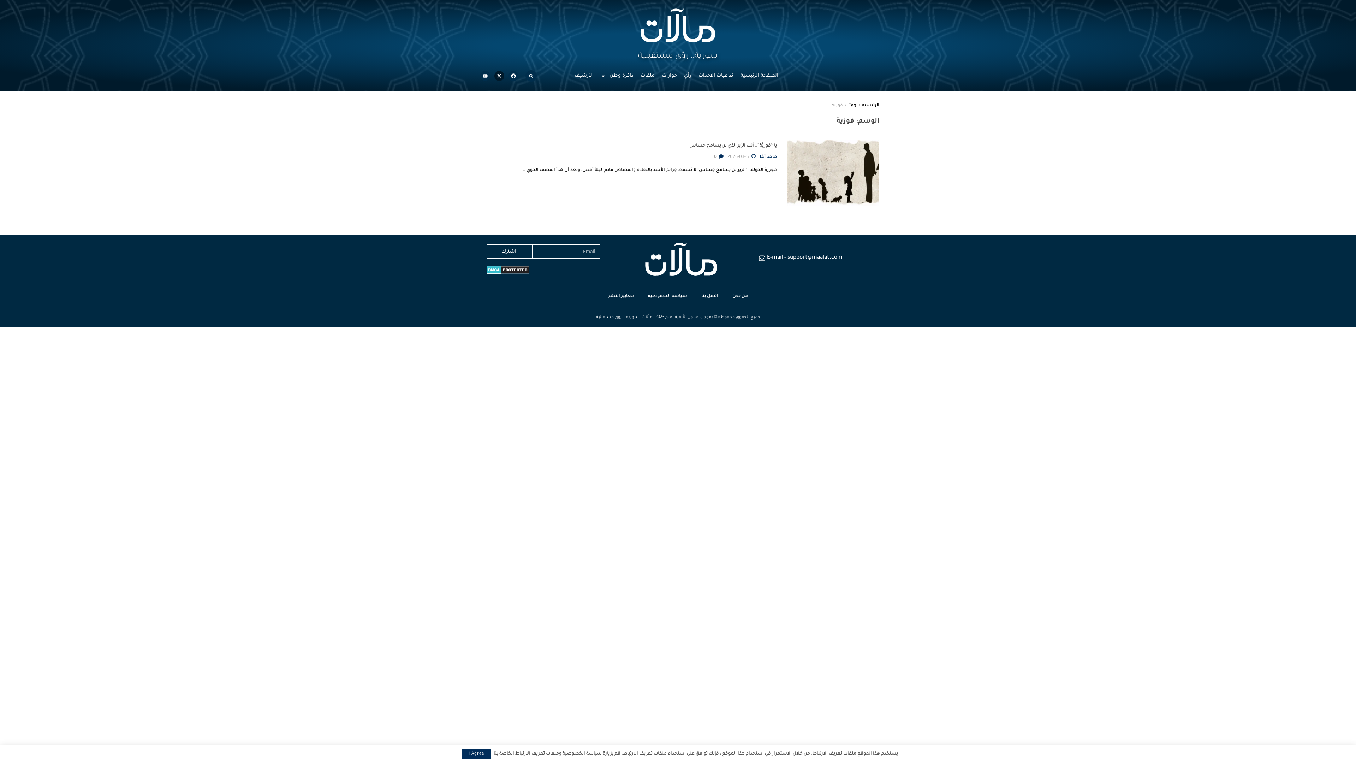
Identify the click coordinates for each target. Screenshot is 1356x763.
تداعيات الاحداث (715, 75)
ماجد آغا (768, 157)
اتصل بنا (709, 296)
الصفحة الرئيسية (759, 75)
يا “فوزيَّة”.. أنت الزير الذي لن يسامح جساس (733, 145)
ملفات (648, 75)
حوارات (669, 75)
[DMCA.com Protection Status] (508, 270)
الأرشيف (584, 75)
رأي (687, 75)
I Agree (476, 754)
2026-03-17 (739, 157)
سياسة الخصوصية (667, 296)
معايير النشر (621, 296)
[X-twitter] (499, 76)
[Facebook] (513, 76)
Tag (852, 105)
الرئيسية (870, 105)
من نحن (740, 296)
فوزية (837, 105)
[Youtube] (485, 76)
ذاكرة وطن (621, 75)
